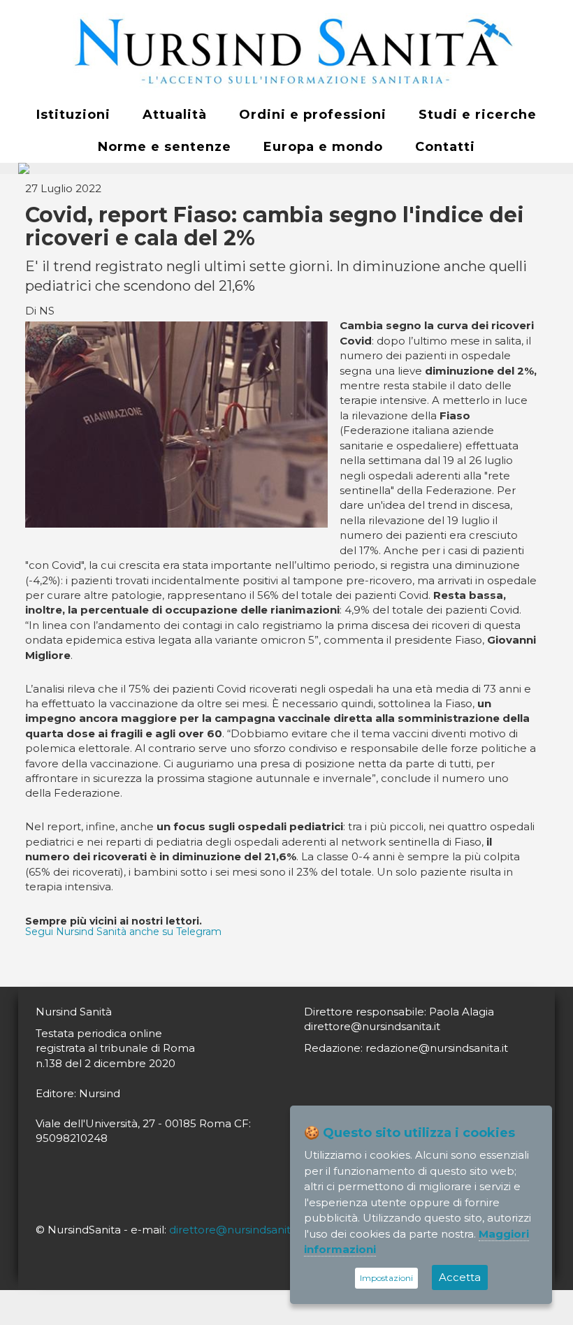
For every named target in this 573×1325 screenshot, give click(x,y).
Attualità (175, 114)
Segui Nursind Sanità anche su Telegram (123, 931)
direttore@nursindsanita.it (237, 1229)
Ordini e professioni (312, 114)
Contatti (445, 146)
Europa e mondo (323, 146)
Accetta (460, 1277)
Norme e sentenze (164, 146)
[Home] (286, 49)
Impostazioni (386, 1278)
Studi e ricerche (478, 114)
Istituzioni (73, 114)
